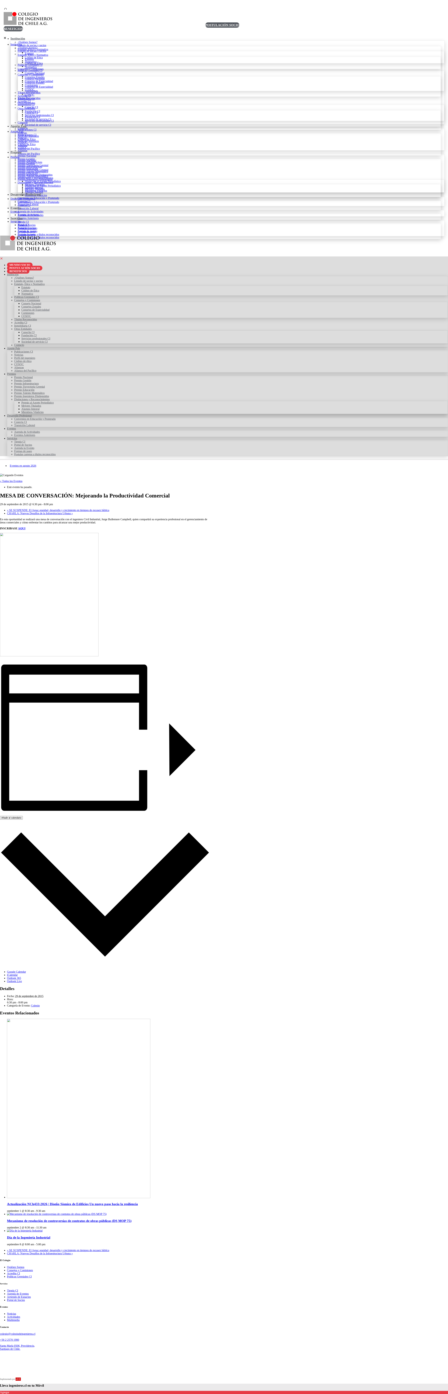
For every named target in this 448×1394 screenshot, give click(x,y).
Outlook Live (14, 981)
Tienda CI (12, 1290)
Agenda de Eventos (18, 1293)
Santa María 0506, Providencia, (17, 1345)
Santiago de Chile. (10, 1348)
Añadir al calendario (11, 817)
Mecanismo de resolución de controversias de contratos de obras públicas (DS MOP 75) (69, 1221)
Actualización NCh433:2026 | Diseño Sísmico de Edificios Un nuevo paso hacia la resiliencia (72, 1204)
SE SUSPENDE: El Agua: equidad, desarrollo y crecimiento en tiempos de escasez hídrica (58, 510)
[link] (22, 243)
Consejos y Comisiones (20, 1270)
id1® (18, 1379)
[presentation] (78, 1197)
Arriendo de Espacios (19, 1296)
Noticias (11, 1313)
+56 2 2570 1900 (9, 1339)
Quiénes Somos (15, 1267)
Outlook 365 (14, 978)
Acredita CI (13, 1273)
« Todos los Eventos (11, 481)
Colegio (35, 1005)
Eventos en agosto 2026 (23, 465)
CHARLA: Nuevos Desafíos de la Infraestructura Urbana (40, 513)
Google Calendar (16, 971)
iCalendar (12, 974)
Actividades (13, 1316)
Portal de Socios (16, 1300)
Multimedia (13, 1320)
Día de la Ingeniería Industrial (28, 1237)
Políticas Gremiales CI (19, 1276)
